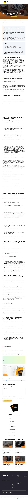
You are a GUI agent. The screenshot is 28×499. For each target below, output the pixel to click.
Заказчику (10, 416)
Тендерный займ (18, 479)
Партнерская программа (13, 486)
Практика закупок (12, 423)
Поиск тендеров (18, 477)
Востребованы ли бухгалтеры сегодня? (11, 46)
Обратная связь (13, 482)
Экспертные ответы (12, 429)
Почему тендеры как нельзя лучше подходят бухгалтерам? (14, 48)
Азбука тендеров (12, 2)
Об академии (13, 475)
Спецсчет (18, 476)
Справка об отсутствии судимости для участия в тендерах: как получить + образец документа (7, 464)
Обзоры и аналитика (12, 421)
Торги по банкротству (12, 426)
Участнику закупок (14, 16)
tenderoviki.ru (24, 475)
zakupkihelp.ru (25, 476)
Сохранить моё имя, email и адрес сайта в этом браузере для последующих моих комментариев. (13, 398)
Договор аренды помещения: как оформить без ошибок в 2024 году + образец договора (20, 464)
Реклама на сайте (13, 484)
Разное (10, 424)
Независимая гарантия (19, 481)
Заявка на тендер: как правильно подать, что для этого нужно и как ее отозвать (8, 450)
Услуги (18, 475)
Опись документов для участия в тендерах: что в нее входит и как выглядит (20, 450)
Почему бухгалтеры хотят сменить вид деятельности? (13, 47)
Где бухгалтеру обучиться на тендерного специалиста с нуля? (14, 51)
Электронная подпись (19, 483)
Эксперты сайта (13, 477)
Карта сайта (13, 487)
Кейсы (10, 418)
